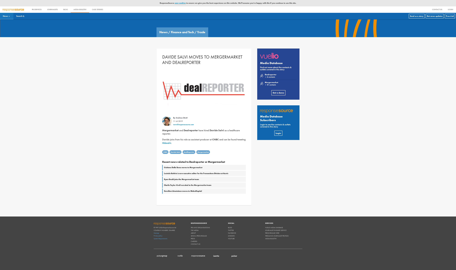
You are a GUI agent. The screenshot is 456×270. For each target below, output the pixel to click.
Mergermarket (203, 152)
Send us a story (416, 16)
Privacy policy (158, 236)
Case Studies (97, 9)
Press (193, 238)
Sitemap (156, 233)
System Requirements (160, 238)
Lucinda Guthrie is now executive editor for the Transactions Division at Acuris (196, 173)
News (5, 16)
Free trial (450, 16)
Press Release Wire (272, 233)
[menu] (437, 9)
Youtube (231, 238)
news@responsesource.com (183, 124)
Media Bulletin (80, 9)
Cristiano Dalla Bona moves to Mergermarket (183, 167)
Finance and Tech (183, 32)
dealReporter (189, 152)
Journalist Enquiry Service (276, 230)
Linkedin (231, 236)
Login (278, 133)
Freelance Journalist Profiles (277, 236)
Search (19, 16)
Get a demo (278, 92)
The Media (195, 230)
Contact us (195, 244)
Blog (65, 9)
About (193, 233)
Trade (201, 32)
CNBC (165, 152)
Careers (194, 241)
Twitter (231, 230)
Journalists (52, 9)
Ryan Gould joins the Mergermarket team (181, 179)
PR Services (37, 9)
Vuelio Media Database (274, 227)
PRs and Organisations (200, 227)
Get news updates (435, 16)
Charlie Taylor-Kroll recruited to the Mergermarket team (187, 185)
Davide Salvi (175, 152)
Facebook (232, 233)
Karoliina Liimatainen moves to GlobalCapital (183, 191)
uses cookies (180, 3)
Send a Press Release (199, 236)
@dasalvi (166, 142)
